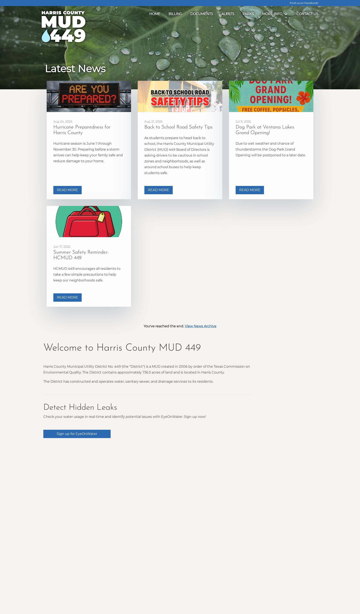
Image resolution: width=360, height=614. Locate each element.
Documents (201, 14)
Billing (175, 14)
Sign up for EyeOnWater (77, 434)
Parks (248, 14)
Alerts (227, 14)
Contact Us (307, 14)
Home (154, 14)
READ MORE (67, 190)
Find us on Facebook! (304, 3)
